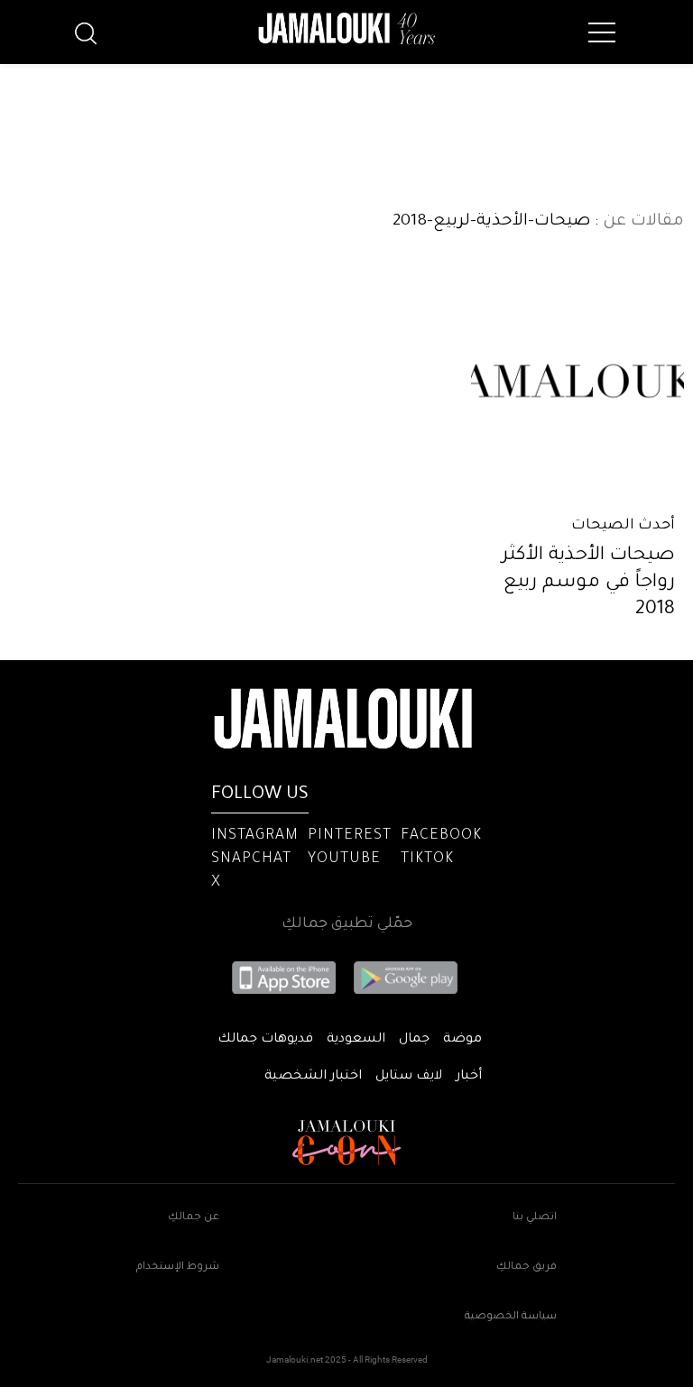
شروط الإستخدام (177, 1267)
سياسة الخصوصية (511, 1317)
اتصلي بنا (535, 1218)
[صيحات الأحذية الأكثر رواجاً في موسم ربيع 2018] (577, 381)
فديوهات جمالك (265, 1040)
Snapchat (251, 859)
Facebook (441, 836)
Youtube (344, 859)
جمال (414, 1040)
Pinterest (350, 836)
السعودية (356, 1040)
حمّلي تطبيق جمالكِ (347, 924)
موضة (462, 1040)
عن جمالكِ (193, 1218)
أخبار (469, 1077)
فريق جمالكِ (526, 1267)
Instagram (255, 836)
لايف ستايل (408, 1077)
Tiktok (427, 859)
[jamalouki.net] (346, 29)
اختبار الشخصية (313, 1077)
